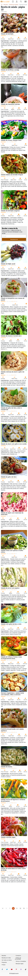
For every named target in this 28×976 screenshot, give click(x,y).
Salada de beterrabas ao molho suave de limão (13, 869)
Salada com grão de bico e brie (11, 624)
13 (24, 908)
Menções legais (19, 963)
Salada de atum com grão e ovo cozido (14, 444)
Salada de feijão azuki (8, 264)
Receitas (4, 955)
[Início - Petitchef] (1, 4)
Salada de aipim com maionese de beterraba (12, 513)
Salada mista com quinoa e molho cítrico (12, 551)
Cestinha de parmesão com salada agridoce (12, 729)
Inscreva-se (14, 239)
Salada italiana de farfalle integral (12, 174)
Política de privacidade (18, 958)
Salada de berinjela (7, 34)
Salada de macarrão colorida (10, 104)
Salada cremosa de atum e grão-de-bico (13, 372)
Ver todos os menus (7, 960)
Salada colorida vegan (8, 837)
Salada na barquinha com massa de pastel (12, 299)
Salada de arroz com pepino (10, 588)
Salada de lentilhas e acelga (10, 70)
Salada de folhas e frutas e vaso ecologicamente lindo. (11, 657)
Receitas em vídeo (6, 957)
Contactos (18, 955)
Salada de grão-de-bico (9, 477)
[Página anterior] (6, 908)
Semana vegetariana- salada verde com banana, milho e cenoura (12, 693)
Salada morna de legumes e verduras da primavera (13, 800)
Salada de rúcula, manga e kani (11, 140)
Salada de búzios (6, 766)
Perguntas (4, 962)
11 (16, 908)
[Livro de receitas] (12, 1)
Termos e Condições (21, 961)
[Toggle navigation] (25, 2)
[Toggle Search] (21, 1)
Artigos (3, 964)
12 (20, 908)
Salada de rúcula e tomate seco (11, 336)
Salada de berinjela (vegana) (10, 210)
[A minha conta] (16, 1)
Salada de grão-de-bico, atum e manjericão (11, 408)
